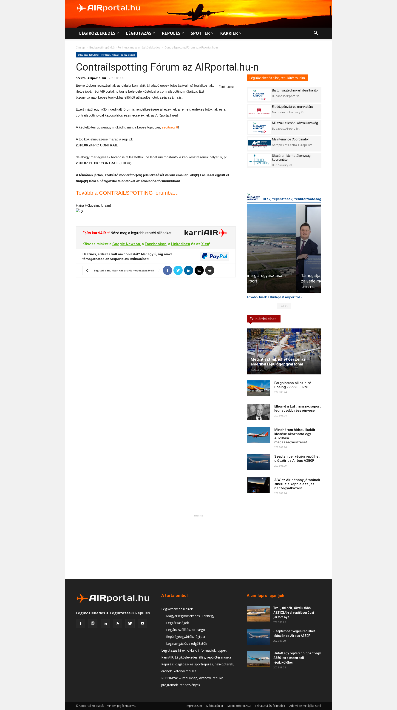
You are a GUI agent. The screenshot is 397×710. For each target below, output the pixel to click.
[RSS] (117, 623)
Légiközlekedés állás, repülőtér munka (277, 78)
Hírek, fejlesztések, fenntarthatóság (291, 199)
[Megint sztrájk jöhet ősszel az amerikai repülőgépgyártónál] (284, 351)
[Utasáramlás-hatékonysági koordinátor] (259, 160)
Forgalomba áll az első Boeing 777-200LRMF (292, 385)
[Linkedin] (105, 623)
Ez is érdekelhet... (264, 319)
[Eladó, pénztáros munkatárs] (259, 111)
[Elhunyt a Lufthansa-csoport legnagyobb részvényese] (258, 412)
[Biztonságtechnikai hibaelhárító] (259, 94)
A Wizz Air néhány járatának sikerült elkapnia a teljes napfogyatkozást (297, 484)
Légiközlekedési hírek (177, 609)
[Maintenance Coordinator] (259, 143)
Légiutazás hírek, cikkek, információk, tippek (194, 650)
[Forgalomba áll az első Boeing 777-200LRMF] (258, 388)
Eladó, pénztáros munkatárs (292, 106)
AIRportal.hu (97, 78)
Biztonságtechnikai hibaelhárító (295, 90)
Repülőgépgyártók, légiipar (185, 636)
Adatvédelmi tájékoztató (305, 706)
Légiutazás (138, 33)
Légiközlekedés (97, 33)
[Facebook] (80, 623)
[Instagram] (92, 623)
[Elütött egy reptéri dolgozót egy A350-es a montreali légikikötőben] (258, 659)
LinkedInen (180, 244)
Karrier (229, 33)
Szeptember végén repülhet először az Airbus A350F (297, 458)
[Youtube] (142, 623)
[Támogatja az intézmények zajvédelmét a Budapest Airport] (284, 248)
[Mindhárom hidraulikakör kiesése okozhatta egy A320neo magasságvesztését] (258, 435)
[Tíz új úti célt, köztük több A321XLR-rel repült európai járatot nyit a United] (258, 614)
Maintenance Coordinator (290, 139)
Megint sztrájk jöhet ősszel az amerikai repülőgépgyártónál (278, 361)
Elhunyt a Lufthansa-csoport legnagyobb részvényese (297, 408)
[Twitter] (130, 623)
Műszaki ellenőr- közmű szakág (295, 123)
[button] (315, 33)
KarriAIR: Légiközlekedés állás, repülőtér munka (196, 657)
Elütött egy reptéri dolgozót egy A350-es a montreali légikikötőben (297, 657)
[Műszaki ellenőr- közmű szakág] (259, 127)
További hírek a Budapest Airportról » (274, 297)
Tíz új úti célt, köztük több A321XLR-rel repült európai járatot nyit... (293, 612)
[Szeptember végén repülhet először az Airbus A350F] (258, 462)
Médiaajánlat (214, 706)
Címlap (80, 47)
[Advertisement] (198, 547)
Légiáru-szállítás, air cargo (185, 629)
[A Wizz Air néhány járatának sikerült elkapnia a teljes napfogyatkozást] (258, 485)
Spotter (200, 33)
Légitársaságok (177, 623)
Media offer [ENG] (239, 706)
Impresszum (194, 706)
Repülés (171, 33)
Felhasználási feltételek (270, 706)
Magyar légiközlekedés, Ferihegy (190, 616)
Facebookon (155, 244)
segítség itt (170, 127)
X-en (205, 244)
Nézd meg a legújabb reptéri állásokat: (141, 233)
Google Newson (126, 244)
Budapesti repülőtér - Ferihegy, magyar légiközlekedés (124, 47)
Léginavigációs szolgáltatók (186, 643)
